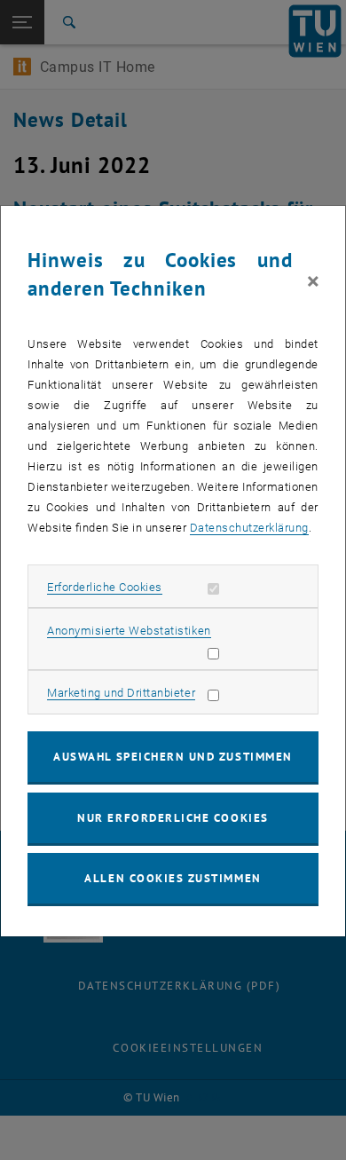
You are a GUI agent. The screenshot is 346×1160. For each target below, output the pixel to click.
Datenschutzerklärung (249, 527)
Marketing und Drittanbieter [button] (121, 692)
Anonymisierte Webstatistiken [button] (128, 630)
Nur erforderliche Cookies (172, 817)
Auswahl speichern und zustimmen (172, 756)
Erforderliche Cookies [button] (104, 587)
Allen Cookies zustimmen (172, 878)
